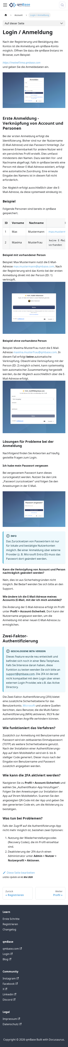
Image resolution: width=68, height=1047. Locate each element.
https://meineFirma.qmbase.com (21, 62)
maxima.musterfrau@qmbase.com (35, 352)
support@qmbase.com (20, 674)
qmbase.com (11, 948)
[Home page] (6, 15)
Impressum (10, 1019)
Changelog (9, 929)
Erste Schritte (11, 919)
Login (6, 954)
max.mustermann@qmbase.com (33, 266)
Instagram (9, 978)
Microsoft (29, 705)
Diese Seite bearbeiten (21, 872)
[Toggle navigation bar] (5, 4)
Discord (7, 999)
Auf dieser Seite (14, 23)
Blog (5, 959)
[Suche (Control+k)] (62, 5)
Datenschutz (10, 1024)
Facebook (9, 984)
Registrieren (10, 924)
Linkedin (8, 994)
